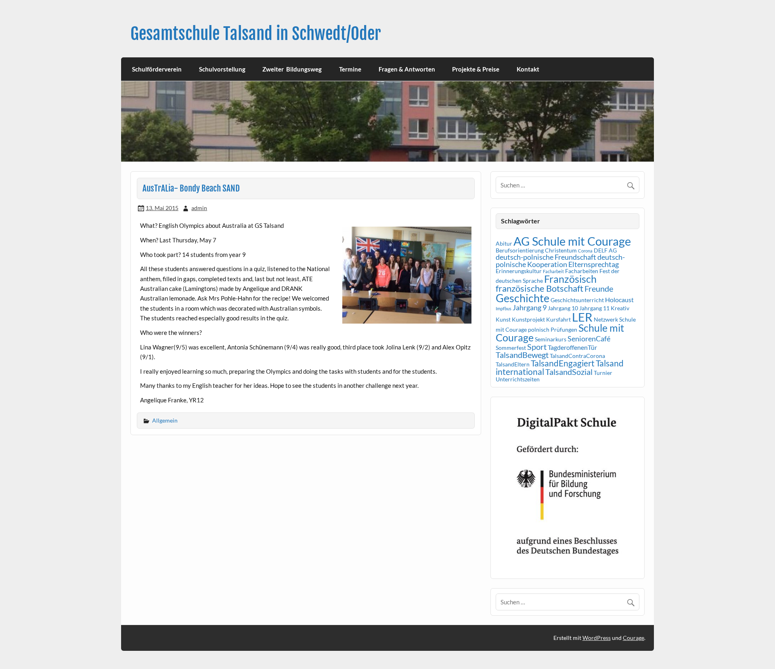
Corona (585, 250)
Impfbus (503, 308)
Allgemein (165, 420)
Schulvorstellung (222, 69)
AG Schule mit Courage (572, 241)
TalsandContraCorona (577, 355)
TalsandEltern (513, 364)
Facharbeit (553, 271)
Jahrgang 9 (530, 307)
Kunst (503, 319)
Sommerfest (511, 347)
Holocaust (619, 299)
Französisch (570, 279)
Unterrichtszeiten (518, 379)
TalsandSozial (569, 372)
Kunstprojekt (528, 319)
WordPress (596, 637)
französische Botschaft (539, 288)
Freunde (598, 288)
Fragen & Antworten (407, 69)
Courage (633, 637)
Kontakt (528, 69)
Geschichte (522, 298)
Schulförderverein (157, 69)
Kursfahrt (558, 319)
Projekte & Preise (475, 69)
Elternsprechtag (593, 264)
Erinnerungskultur (519, 270)
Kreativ (620, 308)
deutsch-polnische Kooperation (560, 260)
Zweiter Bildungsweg (292, 69)
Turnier (603, 372)
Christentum (561, 250)
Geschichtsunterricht (577, 300)
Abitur (504, 243)
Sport (537, 346)
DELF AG (605, 250)
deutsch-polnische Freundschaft (546, 256)
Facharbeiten (581, 270)
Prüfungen (564, 329)
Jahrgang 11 (594, 308)
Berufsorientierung (520, 250)
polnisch (538, 329)
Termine (350, 69)
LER (582, 317)
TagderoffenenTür (572, 347)
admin (199, 207)
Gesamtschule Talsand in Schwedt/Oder (255, 33)
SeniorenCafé (589, 338)
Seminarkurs (550, 339)
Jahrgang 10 (563, 308)
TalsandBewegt (522, 355)
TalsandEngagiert (563, 363)
